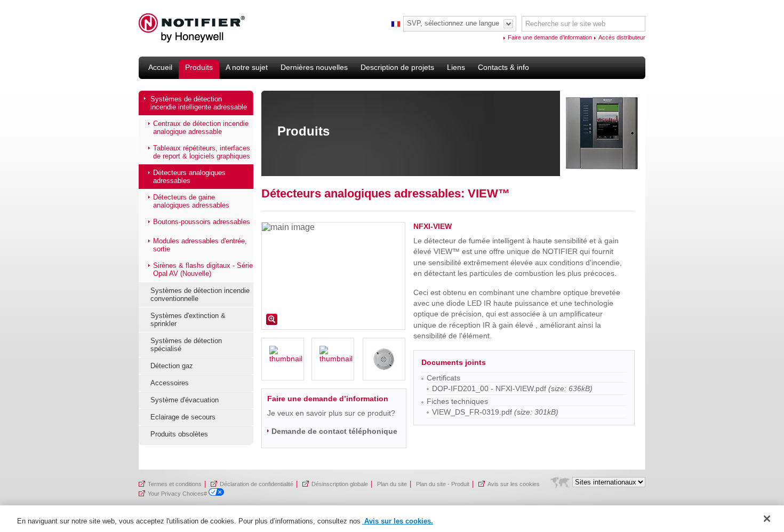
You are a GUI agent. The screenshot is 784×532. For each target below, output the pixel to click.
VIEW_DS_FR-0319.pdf (472, 412)
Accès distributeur (621, 37)
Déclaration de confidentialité (256, 484)
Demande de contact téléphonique (334, 431)
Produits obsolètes (179, 434)
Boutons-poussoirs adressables (201, 222)
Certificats (443, 378)
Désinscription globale (339, 484)
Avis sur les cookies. (397, 521)
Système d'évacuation (184, 400)
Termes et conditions (175, 484)
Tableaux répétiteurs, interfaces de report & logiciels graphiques (201, 152)
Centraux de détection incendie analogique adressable (201, 128)
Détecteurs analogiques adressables (189, 177)
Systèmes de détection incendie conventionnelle (200, 295)
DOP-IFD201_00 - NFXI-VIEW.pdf (489, 388)
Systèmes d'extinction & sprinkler (188, 320)
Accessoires (169, 383)
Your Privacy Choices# (178, 493)
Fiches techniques (457, 401)
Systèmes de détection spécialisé (186, 345)
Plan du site (392, 484)
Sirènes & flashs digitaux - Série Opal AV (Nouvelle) (203, 269)
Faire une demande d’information (550, 37)
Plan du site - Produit (442, 484)
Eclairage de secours (182, 417)
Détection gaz (171, 366)
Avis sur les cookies (513, 484)
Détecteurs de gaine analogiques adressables (191, 201)
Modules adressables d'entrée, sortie (200, 245)
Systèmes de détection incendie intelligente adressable (198, 103)
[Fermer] (767, 518)
